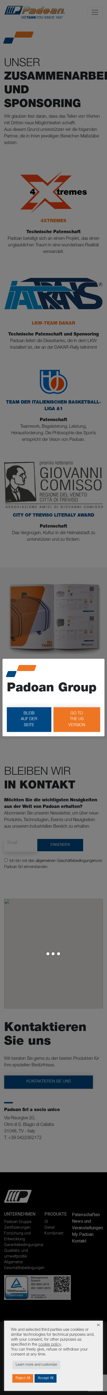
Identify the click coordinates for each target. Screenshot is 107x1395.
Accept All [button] (45, 1378)
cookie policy (49, 1345)
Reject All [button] (23, 1378)
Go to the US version (76, 719)
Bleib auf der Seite (29, 719)
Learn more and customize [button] (36, 1365)
